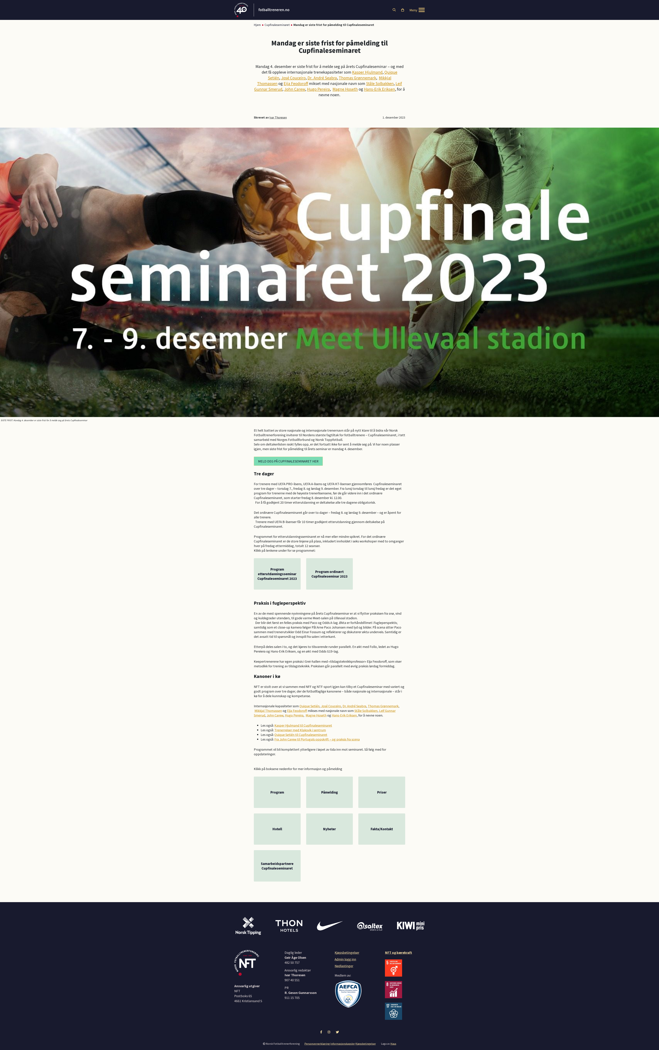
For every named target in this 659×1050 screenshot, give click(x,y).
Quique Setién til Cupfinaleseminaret (300, 734)
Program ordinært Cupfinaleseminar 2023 (329, 573)
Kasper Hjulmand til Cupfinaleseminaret (303, 725)
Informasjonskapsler (342, 1043)
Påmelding (329, 792)
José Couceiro (293, 77)
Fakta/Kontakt (382, 829)
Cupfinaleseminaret (277, 25)
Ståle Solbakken (380, 83)
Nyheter (329, 829)
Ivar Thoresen (278, 117)
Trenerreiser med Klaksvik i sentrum (300, 730)
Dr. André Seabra (322, 77)
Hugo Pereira (318, 89)
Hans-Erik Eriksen (379, 89)
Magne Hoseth (345, 89)
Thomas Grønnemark (357, 77)
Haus (393, 1043)
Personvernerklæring (317, 1043)
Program (277, 792)
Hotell (277, 829)
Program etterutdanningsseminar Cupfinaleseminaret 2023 (277, 574)
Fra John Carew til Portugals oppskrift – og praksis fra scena (317, 739)
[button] (394, 10)
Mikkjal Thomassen (268, 710)
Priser (382, 792)
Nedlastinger (344, 966)
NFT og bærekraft (398, 952)
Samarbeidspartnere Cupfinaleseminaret (277, 865)
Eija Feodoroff (296, 83)
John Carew (294, 89)
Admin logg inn (345, 959)
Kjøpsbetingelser (347, 952)
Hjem (257, 25)
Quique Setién (309, 706)
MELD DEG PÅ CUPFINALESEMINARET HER (288, 461)
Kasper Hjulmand (367, 72)
